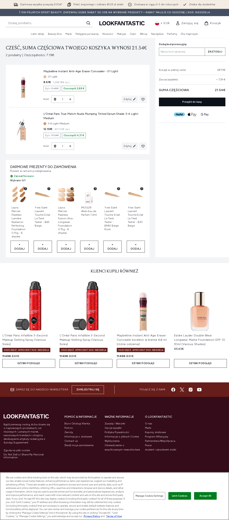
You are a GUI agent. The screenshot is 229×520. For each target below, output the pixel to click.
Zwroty (68, 432)
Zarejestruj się (87, 389)
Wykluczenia (112, 441)
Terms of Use (114, 516)
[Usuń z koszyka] (55, 99)
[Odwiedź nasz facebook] (173, 389)
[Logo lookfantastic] (122, 23)
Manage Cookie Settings (149, 495)
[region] (114, 496)
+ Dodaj (19, 246)
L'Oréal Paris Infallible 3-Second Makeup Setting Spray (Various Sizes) (25, 340)
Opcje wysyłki (113, 427)
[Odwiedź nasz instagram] (190, 389)
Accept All (205, 495)
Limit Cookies (179, 495)
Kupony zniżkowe (155, 432)
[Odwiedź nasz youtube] (199, 389)
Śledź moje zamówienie (78, 445)
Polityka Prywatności (117, 432)
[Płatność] (179, 114)
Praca (148, 445)
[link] (187, 23)
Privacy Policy (92, 516)
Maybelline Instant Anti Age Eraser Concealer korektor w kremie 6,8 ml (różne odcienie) (142, 340)
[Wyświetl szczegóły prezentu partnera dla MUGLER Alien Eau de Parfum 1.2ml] (95, 188)
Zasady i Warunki (115, 423)
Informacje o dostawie (78, 436)
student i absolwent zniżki (160, 449)
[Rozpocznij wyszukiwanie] (88, 23)
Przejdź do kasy (192, 101)
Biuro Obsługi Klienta (77, 423)
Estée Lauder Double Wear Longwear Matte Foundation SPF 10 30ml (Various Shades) (199, 340)
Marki (148, 427)
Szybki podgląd (28, 363)
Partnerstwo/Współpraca (160, 441)
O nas (148, 423)
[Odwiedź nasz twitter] (182, 389)
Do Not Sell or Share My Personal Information (24, 456)
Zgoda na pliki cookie (17, 450)
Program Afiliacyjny (156, 436)
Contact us (71, 441)
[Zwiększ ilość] (70, 99)
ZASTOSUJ (215, 51)
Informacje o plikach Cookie (122, 436)
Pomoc (68, 427)
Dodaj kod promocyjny (173, 44)
